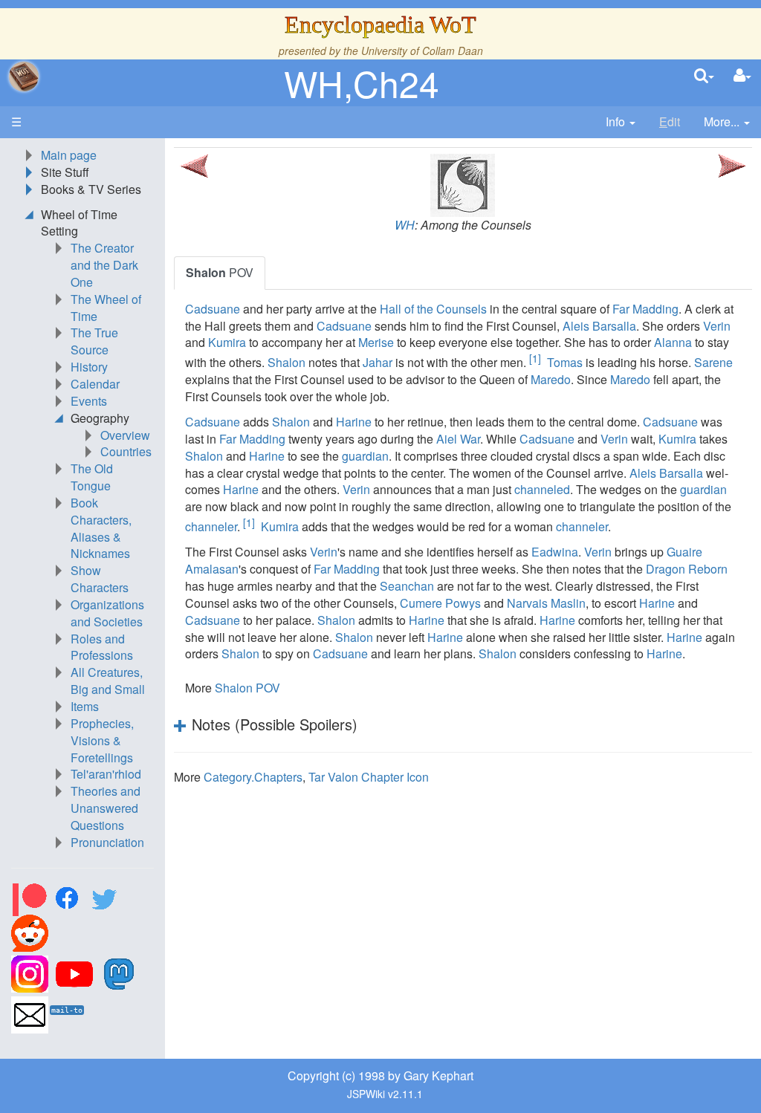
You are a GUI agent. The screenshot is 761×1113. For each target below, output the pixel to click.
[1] (535, 358)
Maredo (551, 379)
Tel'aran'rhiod (106, 773)
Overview (125, 435)
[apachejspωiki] (24, 76)
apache (24, 76)
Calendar (95, 383)
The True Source (94, 341)
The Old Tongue (92, 477)
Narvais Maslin (546, 602)
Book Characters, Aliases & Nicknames (101, 528)
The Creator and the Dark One (104, 265)
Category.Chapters (253, 776)
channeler (211, 526)
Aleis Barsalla (599, 325)
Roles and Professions (102, 647)
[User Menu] (742, 76)
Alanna (673, 342)
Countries (126, 451)
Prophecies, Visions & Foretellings (102, 740)
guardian (365, 455)
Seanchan (407, 585)
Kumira (227, 342)
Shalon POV (247, 687)
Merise (376, 342)
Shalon (286, 362)
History (89, 366)
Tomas (565, 362)
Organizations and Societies (107, 613)
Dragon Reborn (687, 568)
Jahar (377, 362)
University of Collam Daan (422, 50)
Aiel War (458, 438)
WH (405, 224)
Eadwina (554, 551)
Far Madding (645, 308)
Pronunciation (107, 842)
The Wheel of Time (106, 308)
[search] (704, 76)
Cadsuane (212, 308)
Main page (69, 154)
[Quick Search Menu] (704, 76)
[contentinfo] (621, 122)
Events (89, 400)
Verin (717, 325)
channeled (542, 489)
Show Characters (100, 579)
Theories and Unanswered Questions (105, 808)
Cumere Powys (440, 602)
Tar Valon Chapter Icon (368, 776)
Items (85, 706)
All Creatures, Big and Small (108, 680)
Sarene (713, 362)
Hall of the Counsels (433, 308)
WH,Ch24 (361, 82)
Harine (354, 421)
